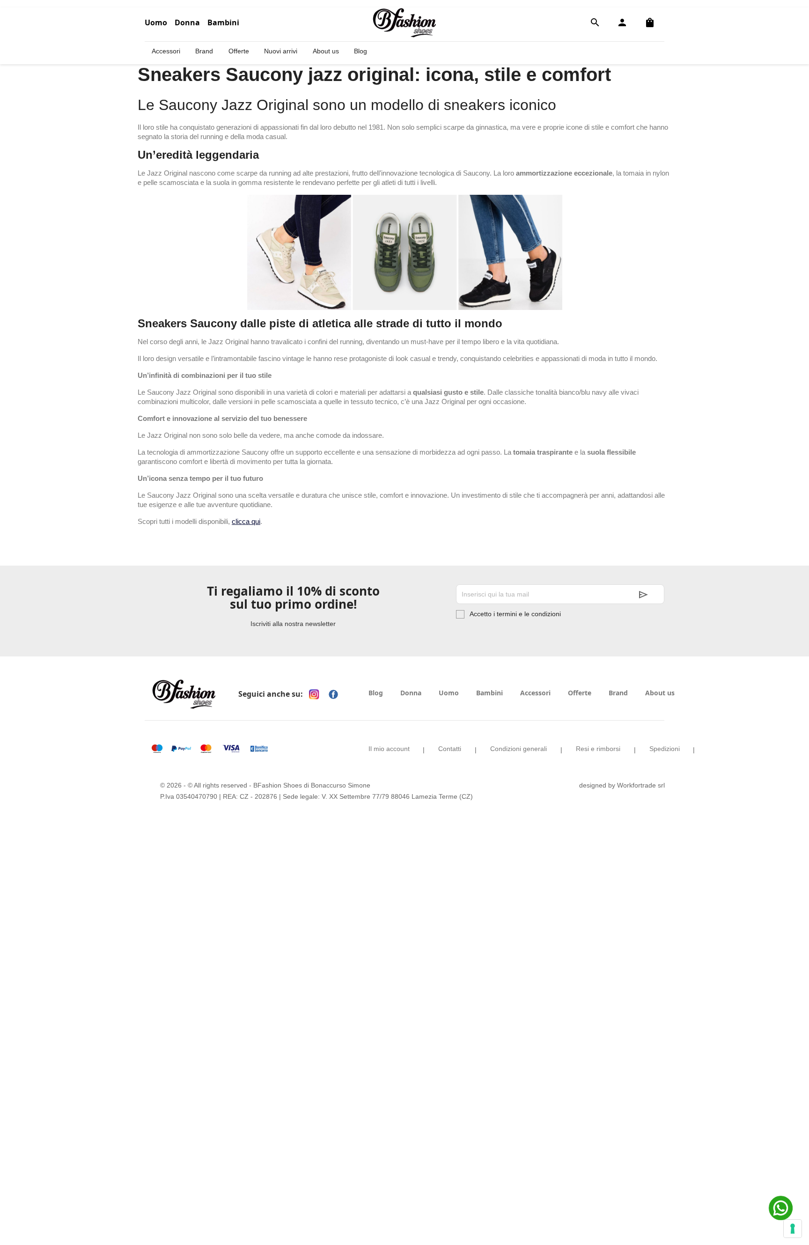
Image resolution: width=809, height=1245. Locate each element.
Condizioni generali (518, 748)
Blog (360, 51)
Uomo (156, 22)
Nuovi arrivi (280, 51)
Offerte (238, 51)
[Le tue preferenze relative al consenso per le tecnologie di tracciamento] (793, 1229)
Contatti (449, 748)
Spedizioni (664, 748)
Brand (204, 51)
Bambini (223, 22)
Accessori (166, 51)
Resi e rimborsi (598, 748)
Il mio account (389, 748)
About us (326, 51)
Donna (187, 22)
